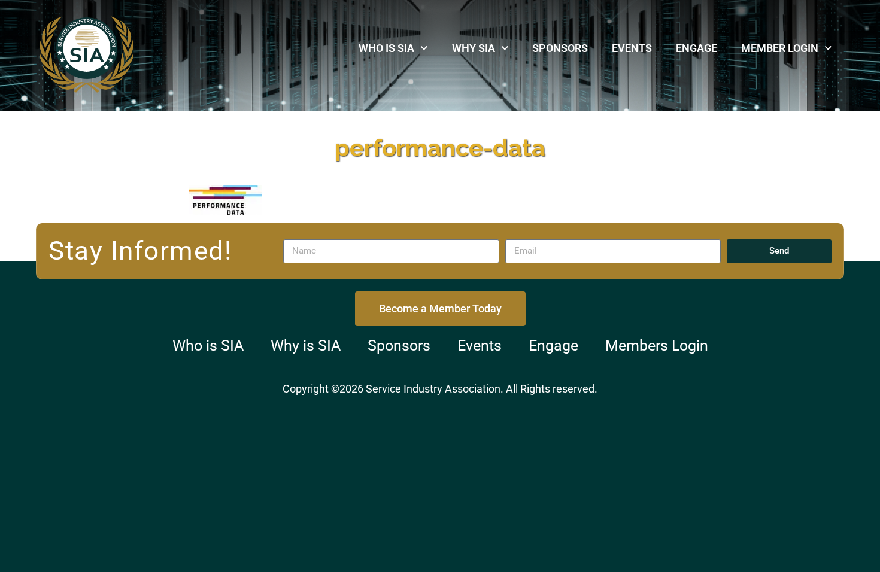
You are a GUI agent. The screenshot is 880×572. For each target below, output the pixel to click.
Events (632, 48)
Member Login (779, 48)
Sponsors (560, 48)
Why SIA (473, 48)
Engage (696, 48)
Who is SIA (386, 48)
